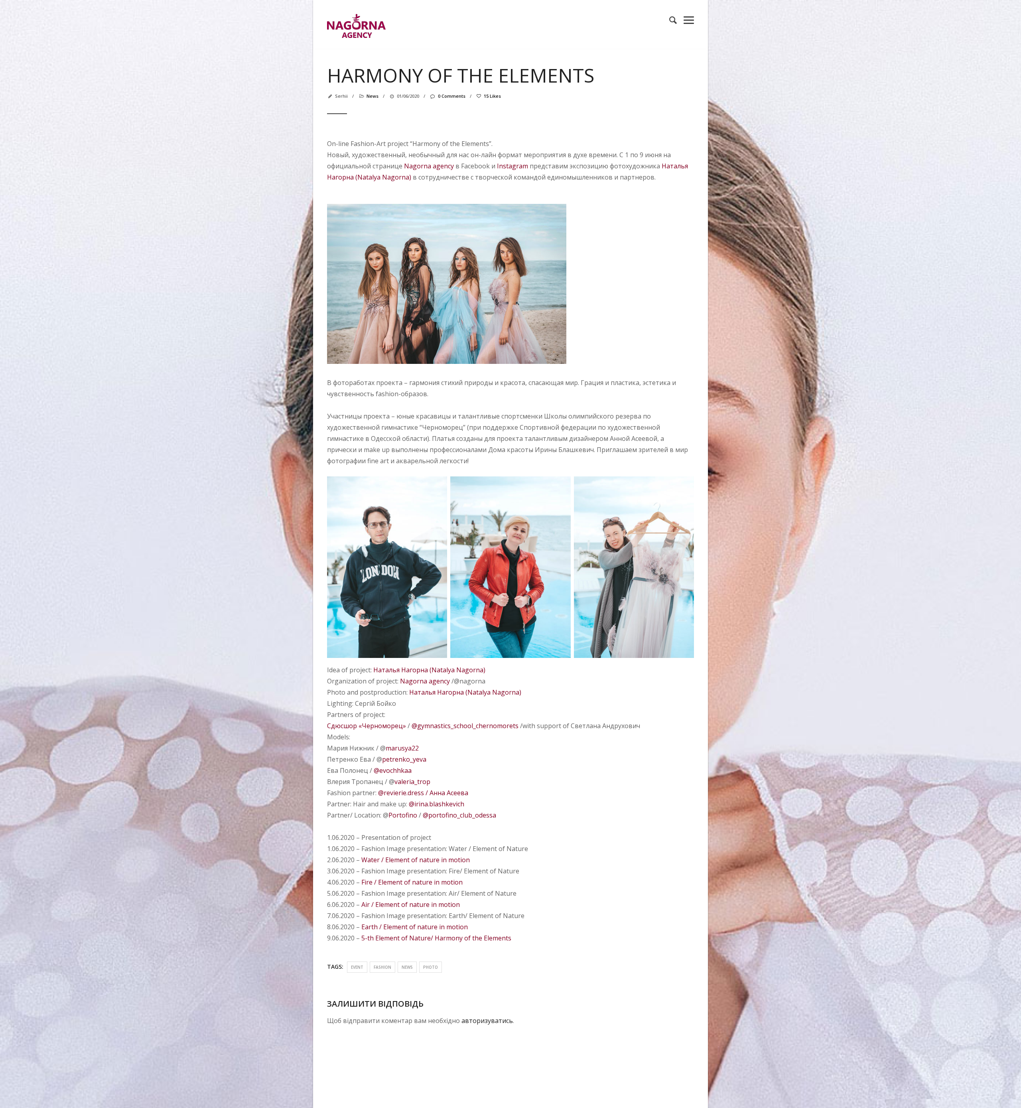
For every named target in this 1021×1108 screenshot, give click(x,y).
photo (430, 967)
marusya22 (402, 748)
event (357, 967)
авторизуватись (487, 1020)
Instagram (512, 166)
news (372, 96)
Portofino (402, 815)
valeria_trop (412, 781)
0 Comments (451, 96)
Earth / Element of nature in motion (414, 926)
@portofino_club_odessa (459, 815)
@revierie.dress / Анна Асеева (423, 792)
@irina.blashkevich (436, 804)
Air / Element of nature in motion (410, 904)
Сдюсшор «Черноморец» (366, 725)
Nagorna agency (429, 166)
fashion (382, 967)
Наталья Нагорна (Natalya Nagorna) (429, 670)
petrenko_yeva (404, 759)
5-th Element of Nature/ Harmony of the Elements (436, 938)
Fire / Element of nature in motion (412, 882)
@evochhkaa (392, 770)
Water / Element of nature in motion (415, 859)
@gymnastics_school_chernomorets (465, 725)
